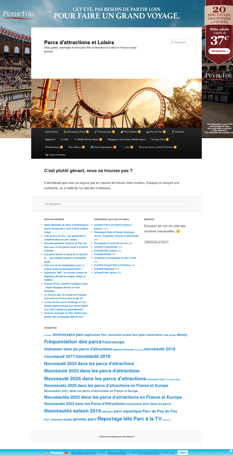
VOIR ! (182, 452)
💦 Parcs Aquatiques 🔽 (103, 147)
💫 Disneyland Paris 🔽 (76, 131)
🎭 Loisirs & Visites (55, 154)
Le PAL (65, 139)
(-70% (101, 452)
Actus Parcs (51, 131)
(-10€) (132, 452)
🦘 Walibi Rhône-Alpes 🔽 (88, 139)
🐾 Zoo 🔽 (127, 147)
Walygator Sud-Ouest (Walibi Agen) (127, 139)
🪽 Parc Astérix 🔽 (131, 131)
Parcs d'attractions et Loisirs (79, 42)
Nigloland (50, 139)
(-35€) (165, 452)
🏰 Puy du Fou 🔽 (156, 131)
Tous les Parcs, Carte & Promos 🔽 (158, 147)
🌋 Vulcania (177, 131)
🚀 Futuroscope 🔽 (104, 131)
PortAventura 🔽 (54, 147)
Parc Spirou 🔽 (77, 147)
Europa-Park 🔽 (160, 139)
